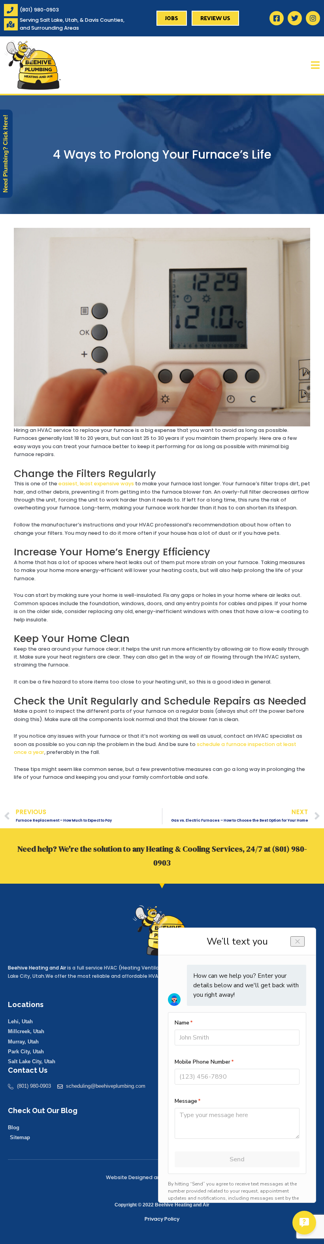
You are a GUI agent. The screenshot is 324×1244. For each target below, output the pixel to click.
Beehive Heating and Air (37, 967)
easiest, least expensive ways (96, 483)
